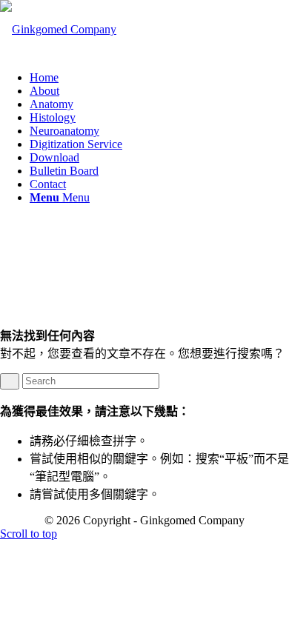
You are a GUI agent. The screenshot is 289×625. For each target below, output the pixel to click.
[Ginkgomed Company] (58, 29)
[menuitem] (159, 77)
